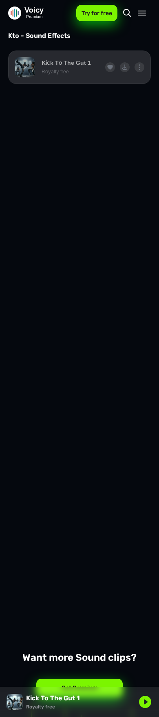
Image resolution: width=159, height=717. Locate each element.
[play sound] (25, 67)
